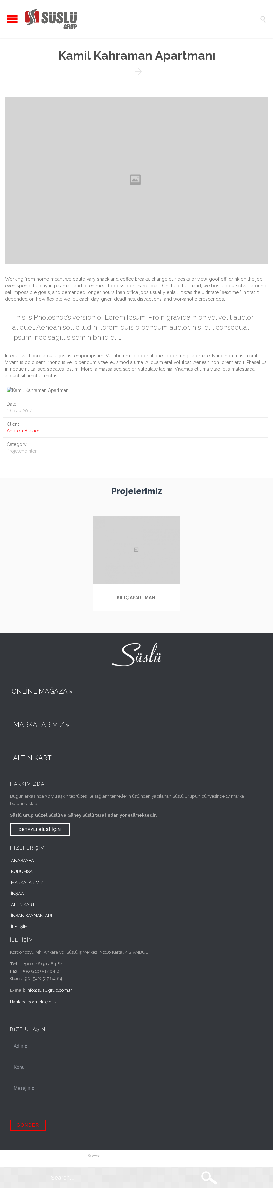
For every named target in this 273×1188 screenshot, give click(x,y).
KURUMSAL (23, 871)
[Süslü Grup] (141, 19)
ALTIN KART (23, 904)
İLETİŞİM (19, 926)
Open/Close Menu (12, 19)
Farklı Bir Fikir (172, 1156)
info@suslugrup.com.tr (49, 990)
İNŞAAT (18, 893)
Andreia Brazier (23, 430)
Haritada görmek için (30, 1001)
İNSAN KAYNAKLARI (31, 915)
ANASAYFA (22, 860)
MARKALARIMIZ (27, 882)
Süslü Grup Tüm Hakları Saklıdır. (130, 1156)
